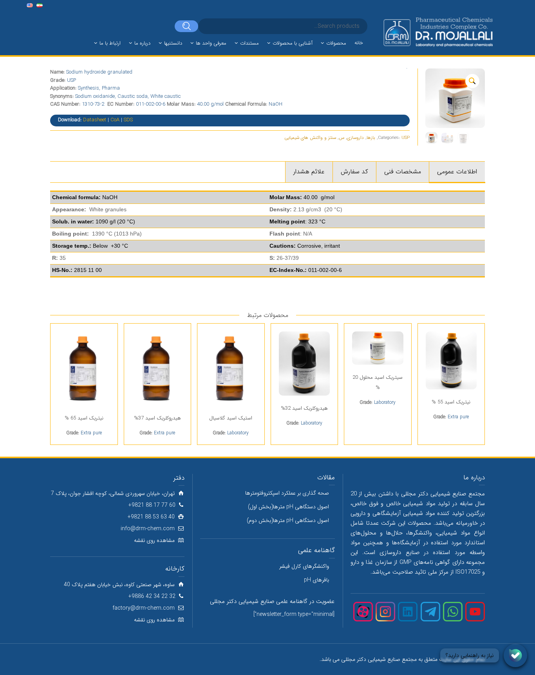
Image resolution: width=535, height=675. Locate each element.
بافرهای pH (316, 580)
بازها (371, 137)
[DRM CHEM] (437, 32)
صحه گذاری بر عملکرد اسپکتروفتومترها (287, 493)
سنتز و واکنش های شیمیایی (310, 137)
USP (405, 137)
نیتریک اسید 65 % (84, 418)
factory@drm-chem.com (143, 608)
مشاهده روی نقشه (154, 540)
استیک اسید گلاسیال (230, 418)
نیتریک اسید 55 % (451, 402)
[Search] (186, 26)
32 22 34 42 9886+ (151, 596)
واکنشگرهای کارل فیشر (304, 566)
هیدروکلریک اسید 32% (304, 408)
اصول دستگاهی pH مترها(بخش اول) (288, 506)
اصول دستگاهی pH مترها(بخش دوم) (288, 520)
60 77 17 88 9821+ (151, 505)
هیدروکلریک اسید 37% (157, 418)
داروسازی (355, 137)
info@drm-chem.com (148, 528)
